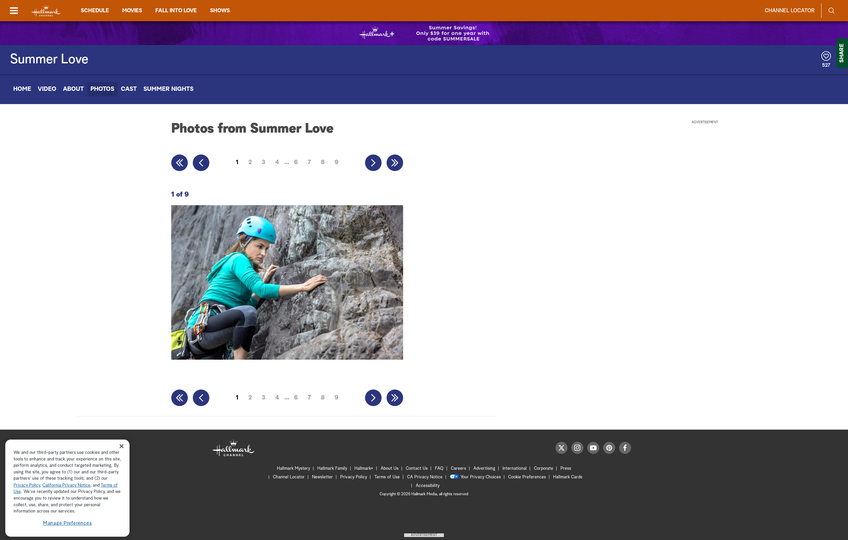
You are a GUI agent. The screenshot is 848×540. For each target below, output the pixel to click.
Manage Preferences (67, 523)
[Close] (122, 446)
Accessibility (428, 486)
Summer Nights (168, 89)
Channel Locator (790, 10)
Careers (458, 468)
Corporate (543, 468)
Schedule (95, 10)
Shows (220, 10)
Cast (129, 89)
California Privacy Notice (66, 485)
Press (565, 468)
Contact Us (417, 468)
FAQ (439, 468)
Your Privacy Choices (480, 477)
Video (47, 89)
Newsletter (322, 477)
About (73, 89)
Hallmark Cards (567, 477)
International (515, 468)
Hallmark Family (332, 468)
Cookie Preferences (527, 477)
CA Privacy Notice (425, 477)
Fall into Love (176, 10)
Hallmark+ (363, 468)
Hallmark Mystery (293, 468)
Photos (102, 89)
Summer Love (49, 59)
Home (22, 89)
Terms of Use (387, 477)
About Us (389, 468)
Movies (132, 10)
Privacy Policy (353, 477)
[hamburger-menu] (14, 11)
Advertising (484, 468)
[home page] (46, 11)
